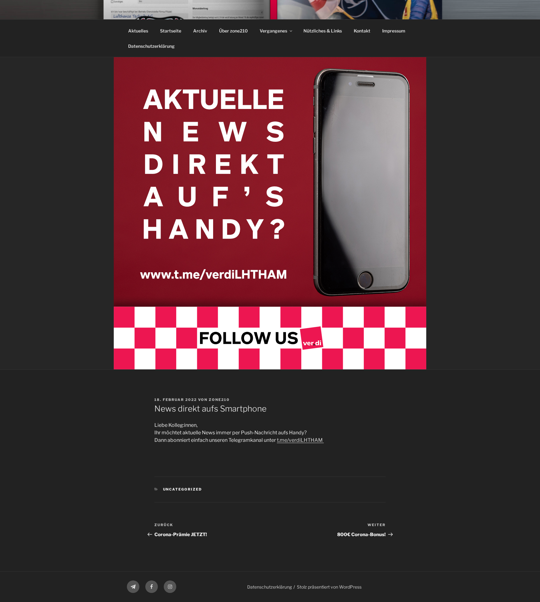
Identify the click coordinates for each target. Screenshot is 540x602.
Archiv (200, 30)
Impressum (393, 30)
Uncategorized (182, 489)
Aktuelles (138, 30)
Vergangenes (273, 30)
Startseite (170, 30)
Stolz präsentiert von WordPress (329, 587)
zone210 (219, 399)
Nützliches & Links (322, 30)
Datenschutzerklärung (151, 46)
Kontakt (362, 30)
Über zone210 (233, 30)
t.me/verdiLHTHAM (300, 440)
